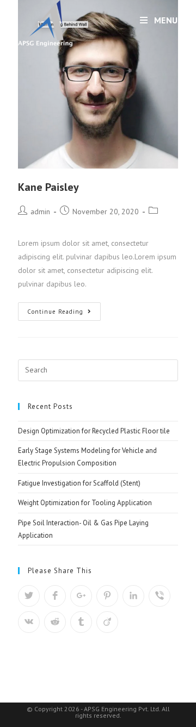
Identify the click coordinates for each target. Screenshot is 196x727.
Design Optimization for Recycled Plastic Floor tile (94, 431)
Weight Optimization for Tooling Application (85, 502)
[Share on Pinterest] (107, 596)
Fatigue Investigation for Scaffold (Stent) (79, 483)
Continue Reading (55, 311)
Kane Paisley (48, 187)
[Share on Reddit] (55, 622)
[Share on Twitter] (29, 596)
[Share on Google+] (81, 596)
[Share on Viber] (159, 596)
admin (40, 211)
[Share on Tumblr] (81, 622)
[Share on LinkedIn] (133, 596)
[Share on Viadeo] (107, 622)
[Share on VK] (29, 622)
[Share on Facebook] (55, 596)
